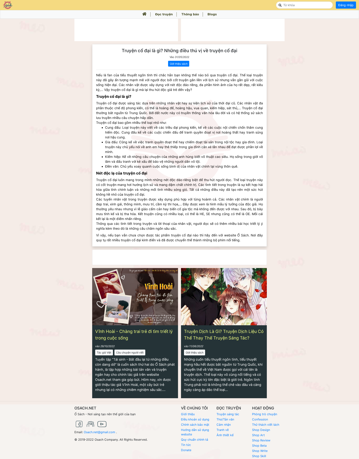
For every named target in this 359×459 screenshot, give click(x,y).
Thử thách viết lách (265, 424)
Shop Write (260, 451)
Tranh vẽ (223, 430)
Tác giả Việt (104, 352)
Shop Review (261, 440)
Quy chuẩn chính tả (194, 439)
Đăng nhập (346, 5)
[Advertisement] (126, 30)
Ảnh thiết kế (225, 435)
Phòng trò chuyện (264, 414)
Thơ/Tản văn (225, 419)
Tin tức (186, 445)
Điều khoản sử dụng (195, 419)
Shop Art (258, 435)
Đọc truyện (164, 14)
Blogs (212, 14)
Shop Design (261, 430)
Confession (260, 419)
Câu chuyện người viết (130, 352)
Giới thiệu (188, 414)
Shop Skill (259, 456)
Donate (186, 450)
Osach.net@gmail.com (99, 432)
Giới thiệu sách (179, 63)
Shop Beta (259, 445)
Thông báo (190, 14)
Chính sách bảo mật (195, 424)
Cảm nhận (224, 424)
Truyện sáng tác (228, 414)
